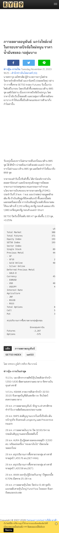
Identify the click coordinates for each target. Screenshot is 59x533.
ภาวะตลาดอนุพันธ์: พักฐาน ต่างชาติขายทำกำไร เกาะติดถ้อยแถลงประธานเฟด (28, 407)
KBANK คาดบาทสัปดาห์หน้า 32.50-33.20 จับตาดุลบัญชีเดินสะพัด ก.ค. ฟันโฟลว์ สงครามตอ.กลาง (27, 395)
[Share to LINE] (44, 63)
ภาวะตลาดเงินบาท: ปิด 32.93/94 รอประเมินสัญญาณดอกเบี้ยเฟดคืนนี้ (27, 432)
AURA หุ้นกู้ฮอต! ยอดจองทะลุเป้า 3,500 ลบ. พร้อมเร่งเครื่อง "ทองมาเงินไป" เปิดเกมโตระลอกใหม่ (28, 444)
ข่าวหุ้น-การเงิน (12, 69)
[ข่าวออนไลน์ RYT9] (12, 4)
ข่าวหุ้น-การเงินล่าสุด (15, 371)
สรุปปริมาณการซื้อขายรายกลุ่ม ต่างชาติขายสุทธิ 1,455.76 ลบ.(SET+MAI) (28, 456)
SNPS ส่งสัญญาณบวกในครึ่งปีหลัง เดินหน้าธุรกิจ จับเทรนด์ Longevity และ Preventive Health (29, 419)
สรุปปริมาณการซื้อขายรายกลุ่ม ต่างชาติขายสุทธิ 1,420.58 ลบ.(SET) (28, 466)
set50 (30, 354)
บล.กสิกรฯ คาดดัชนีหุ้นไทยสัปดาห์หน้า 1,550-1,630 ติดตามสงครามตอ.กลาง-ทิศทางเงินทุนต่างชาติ (29, 381)
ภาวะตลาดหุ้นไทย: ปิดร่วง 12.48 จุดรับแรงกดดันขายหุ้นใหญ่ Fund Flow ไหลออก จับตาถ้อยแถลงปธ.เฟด (29, 488)
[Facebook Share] (13, 63)
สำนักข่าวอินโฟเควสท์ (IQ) (24, 72)
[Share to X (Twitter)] (29, 63)
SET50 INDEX (13, 354)
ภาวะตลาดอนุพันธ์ (25, 348)
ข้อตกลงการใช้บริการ (36, 526)
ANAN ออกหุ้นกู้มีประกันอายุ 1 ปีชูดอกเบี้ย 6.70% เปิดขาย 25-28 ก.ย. (29, 476)
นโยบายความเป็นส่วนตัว (13, 526)
